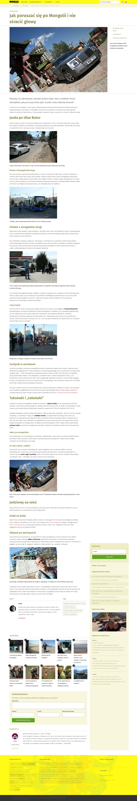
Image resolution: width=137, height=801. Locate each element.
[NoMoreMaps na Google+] (86, 2)
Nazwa (14, 711)
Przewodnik (117, 34)
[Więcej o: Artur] (13, 609)
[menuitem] (24, 2)
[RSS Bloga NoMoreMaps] (96, 2)
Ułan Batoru (22, 508)
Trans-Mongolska (55, 522)
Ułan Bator (25, 5)
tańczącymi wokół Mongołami (67, 392)
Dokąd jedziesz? (35, 2)
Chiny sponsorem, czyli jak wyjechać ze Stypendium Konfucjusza (107, 592)
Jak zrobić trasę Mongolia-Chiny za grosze (104, 597)
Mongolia (16, 5)
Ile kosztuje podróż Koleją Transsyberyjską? (105, 580)
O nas (58, 2)
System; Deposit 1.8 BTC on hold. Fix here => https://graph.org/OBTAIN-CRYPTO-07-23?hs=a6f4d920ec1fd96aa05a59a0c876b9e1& (106, 663)
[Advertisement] (48, 626)
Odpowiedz (15, 748)
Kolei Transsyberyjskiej (17, 525)
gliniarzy (65, 295)
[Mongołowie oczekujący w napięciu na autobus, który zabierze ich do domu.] (33, 340)
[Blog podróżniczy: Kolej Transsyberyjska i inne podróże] (14, 2)
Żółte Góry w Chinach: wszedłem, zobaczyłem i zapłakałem (106, 602)
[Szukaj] (118, 1)
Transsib (24, 2)
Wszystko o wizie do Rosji (100, 583)
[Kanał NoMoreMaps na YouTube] (89, 2)
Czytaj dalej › (22, 618)
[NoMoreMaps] (10, 5)
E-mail (39, 711)
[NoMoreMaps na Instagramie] (93, 2)
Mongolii (22, 123)
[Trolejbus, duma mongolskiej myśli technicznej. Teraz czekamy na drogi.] (33, 203)
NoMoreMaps (104, 780)
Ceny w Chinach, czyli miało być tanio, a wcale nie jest (108, 587)
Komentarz (15, 701)
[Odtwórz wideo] (109, 621)
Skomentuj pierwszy (120, 38)
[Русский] (125, 2)
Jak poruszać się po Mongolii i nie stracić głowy (45, 5)
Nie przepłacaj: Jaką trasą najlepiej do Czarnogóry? (107, 576)
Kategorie (48, 2)
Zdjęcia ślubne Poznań (106, 775)
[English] (122, 2)
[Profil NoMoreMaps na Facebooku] (82, 2)
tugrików (52, 406)
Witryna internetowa (68, 711)
